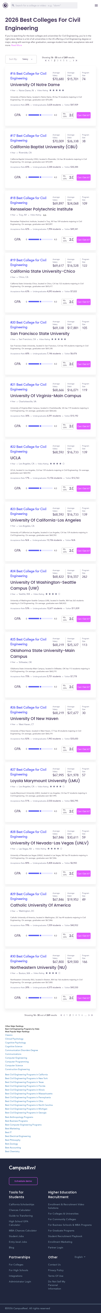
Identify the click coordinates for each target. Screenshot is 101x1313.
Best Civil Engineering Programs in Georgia (25, 1113)
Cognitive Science (13, 1047)
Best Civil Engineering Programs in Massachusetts (28, 1094)
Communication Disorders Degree (21, 1050)
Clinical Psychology (14, 1039)
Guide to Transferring (21, 1216)
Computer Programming (17, 1062)
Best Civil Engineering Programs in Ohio (24, 1101)
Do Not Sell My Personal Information (56, 1285)
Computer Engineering (16, 1058)
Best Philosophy (12, 1140)
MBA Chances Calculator (23, 1231)
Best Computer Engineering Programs (23, 1125)
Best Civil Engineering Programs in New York (26, 1079)
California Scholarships (21, 1204)
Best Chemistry (12, 1152)
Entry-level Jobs (18, 1242)
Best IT (8, 1133)
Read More (16, 45)
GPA (17, 115)
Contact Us (54, 1265)
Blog (11, 1248)
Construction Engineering (17, 1069)
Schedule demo (23, 1181)
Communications (13, 1054)
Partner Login (55, 1248)
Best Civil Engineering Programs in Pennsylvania (28, 1098)
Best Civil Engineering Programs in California (26, 1075)
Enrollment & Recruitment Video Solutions (66, 1206)
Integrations (15, 1276)
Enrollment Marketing (60, 1242)
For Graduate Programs (61, 1231)
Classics (8, 1035)
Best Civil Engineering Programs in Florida (25, 1086)
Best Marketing (12, 1129)
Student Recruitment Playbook (65, 1236)
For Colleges (16, 1265)
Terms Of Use (55, 1276)
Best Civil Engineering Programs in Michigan (26, 1109)
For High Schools (18, 1270)
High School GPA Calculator (18, 1223)
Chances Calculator (20, 1210)
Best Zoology (11, 1144)
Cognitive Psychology (15, 1043)
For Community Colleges (62, 1219)
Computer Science (14, 1066)
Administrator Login (20, 1282)
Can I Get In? (84, 115)
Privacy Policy (56, 1270)
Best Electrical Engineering (18, 1136)
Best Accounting (13, 1148)
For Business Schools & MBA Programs (70, 1225)
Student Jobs (16, 1236)
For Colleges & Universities (63, 1214)
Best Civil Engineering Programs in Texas (24, 1082)
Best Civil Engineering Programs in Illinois (25, 1090)
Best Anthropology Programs (19, 1117)
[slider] (40, 114)
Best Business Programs (16, 1121)
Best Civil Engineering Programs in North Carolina (29, 1105)
